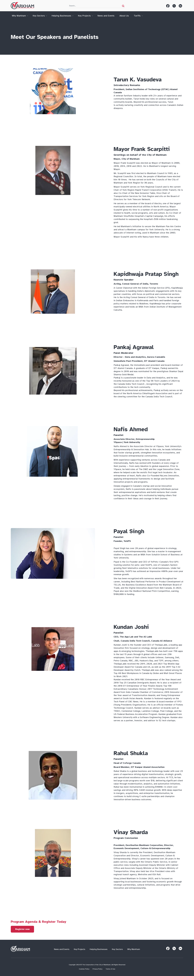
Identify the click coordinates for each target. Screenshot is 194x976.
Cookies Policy (84, 969)
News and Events (105, 15)
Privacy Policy (97, 969)
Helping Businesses (61, 15)
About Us (124, 15)
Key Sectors (39, 15)
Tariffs (137, 15)
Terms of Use (110, 969)
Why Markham (19, 15)
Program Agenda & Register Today (38, 922)
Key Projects (84, 15)
